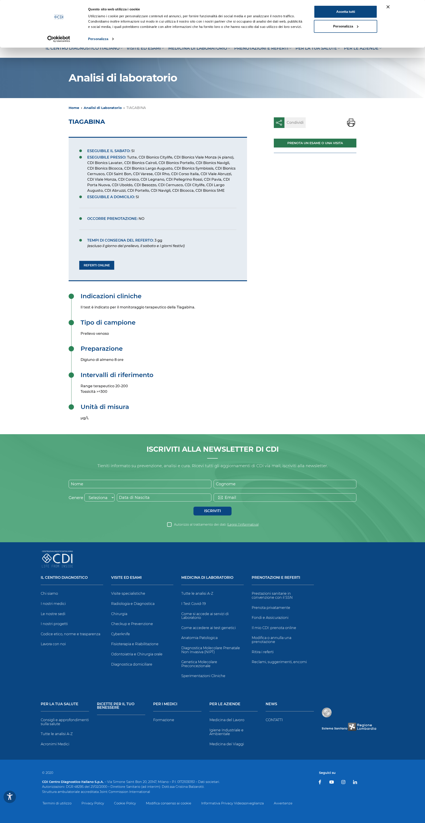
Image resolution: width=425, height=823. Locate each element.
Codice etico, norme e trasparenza (70, 634)
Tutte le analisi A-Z (197, 593)
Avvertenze (283, 803)
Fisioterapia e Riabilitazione (134, 644)
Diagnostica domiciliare (131, 664)
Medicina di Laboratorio (207, 578)
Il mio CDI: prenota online (274, 628)
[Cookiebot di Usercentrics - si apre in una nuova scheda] (58, 39)
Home (74, 108)
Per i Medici (165, 704)
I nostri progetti (54, 624)
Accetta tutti (345, 12)
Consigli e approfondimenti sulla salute (65, 722)
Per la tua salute (59, 704)
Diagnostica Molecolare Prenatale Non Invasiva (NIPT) (210, 650)
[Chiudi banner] (388, 6)
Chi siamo (49, 593)
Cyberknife (120, 634)
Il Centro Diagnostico (64, 578)
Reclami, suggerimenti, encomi (279, 662)
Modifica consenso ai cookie (168, 803)
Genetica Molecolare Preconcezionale (199, 664)
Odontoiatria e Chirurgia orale (136, 654)
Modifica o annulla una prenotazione (271, 640)
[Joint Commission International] (327, 712)
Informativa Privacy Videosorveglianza (232, 803)
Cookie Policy (125, 803)
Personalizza (98, 39)
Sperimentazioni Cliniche (203, 676)
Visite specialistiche (128, 593)
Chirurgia (119, 614)
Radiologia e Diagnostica (133, 604)
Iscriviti (212, 511)
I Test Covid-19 (193, 604)
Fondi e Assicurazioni (270, 618)
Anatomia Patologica (199, 638)
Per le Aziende (224, 704)
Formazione (163, 720)
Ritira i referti (263, 652)
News (271, 704)
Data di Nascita (134, 497)
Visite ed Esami (126, 578)
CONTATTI (274, 720)
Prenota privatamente (271, 608)
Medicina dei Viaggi (226, 744)
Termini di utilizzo (56, 803)
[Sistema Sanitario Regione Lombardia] (349, 727)
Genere (76, 497)
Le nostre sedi (53, 614)
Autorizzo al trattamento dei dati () (216, 525)
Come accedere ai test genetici (208, 628)
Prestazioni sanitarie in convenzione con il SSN (272, 595)
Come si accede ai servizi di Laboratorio (205, 616)
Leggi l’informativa (243, 525)
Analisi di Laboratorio (103, 108)
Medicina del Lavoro (226, 720)
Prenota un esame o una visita (315, 143)
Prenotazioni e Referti (276, 578)
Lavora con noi (53, 644)
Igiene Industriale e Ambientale (226, 732)
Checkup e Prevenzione (132, 624)
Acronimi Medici (55, 744)
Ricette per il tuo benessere (115, 706)
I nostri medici (53, 604)
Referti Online (97, 265)
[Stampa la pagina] (351, 122)
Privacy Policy (92, 803)
